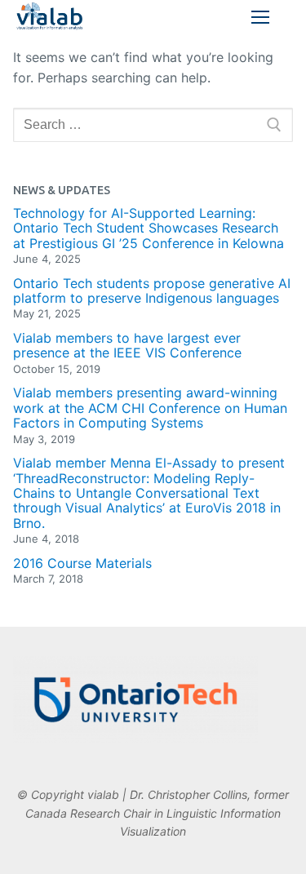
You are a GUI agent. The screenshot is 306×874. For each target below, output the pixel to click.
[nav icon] (260, 17)
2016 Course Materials (82, 563)
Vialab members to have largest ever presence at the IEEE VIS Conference (127, 346)
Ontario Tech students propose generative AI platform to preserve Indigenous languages (151, 291)
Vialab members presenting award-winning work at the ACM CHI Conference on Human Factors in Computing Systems (150, 407)
